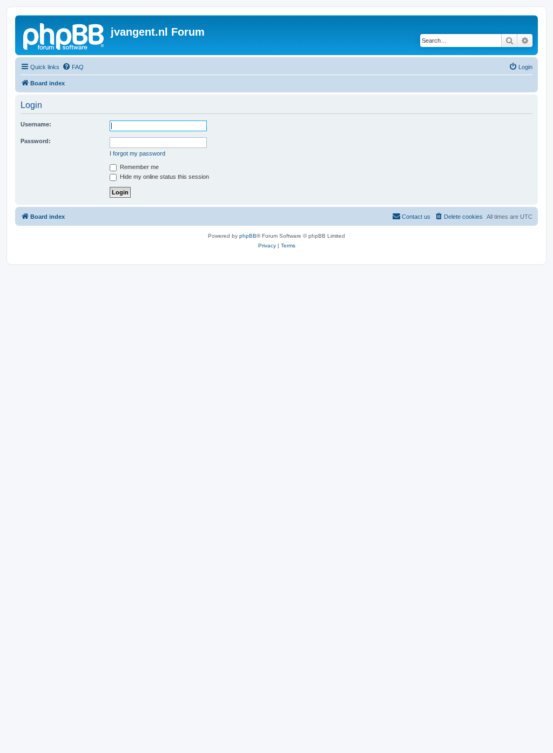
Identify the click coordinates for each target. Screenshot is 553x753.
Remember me (138, 167)
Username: (36, 124)
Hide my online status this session (163, 176)
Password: (36, 141)
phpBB (248, 236)
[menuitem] (73, 66)
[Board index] (64, 35)
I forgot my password (137, 153)
